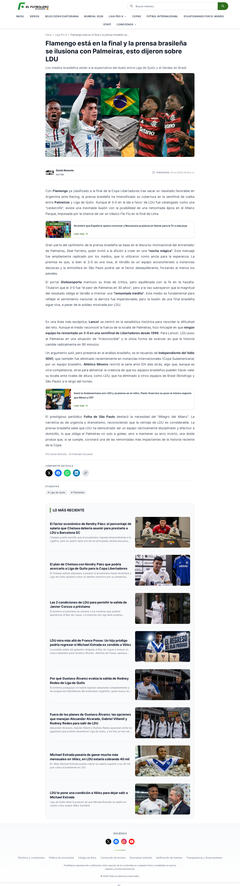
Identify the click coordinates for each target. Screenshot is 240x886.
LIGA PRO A (116, 16)
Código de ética (87, 857)
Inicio (48, 34)
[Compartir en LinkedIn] (76, 472)
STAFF (107, 24)
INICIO (20, 16)
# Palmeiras (77, 492)
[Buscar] (223, 6)
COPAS (136, 16)
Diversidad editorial (141, 857)
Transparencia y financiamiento (204, 857)
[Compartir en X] (49, 472)
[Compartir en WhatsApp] (67, 472)
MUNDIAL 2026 (93, 16)
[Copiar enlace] (85, 472)
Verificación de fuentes (169, 857)
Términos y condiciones (31, 857)
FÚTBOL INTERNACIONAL (162, 16)
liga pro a (61, 34)
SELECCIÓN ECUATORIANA (62, 16)
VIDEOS (34, 16)
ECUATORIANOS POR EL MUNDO (204, 16)
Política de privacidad (61, 857)
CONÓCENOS (125, 24)
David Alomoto (65, 170)
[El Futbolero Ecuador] (33, 6)
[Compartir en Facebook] (58, 472)
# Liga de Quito (56, 492)
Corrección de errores (112, 857)
